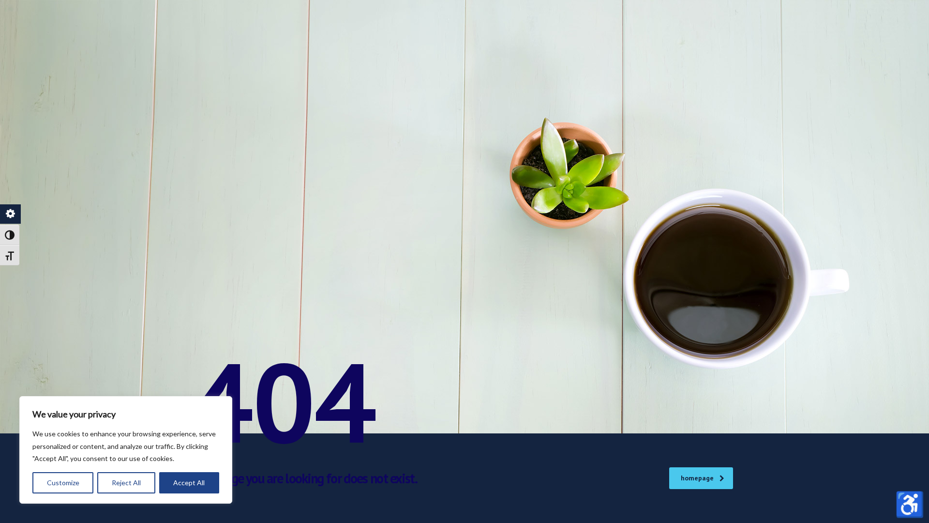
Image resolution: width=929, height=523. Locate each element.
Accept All (189, 482)
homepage (697, 478)
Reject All (126, 482)
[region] (125, 450)
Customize (63, 482)
